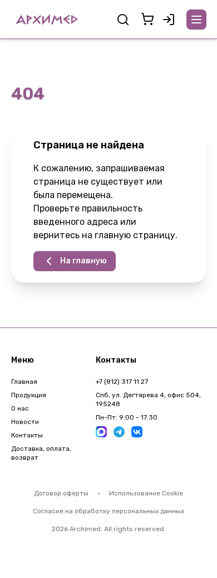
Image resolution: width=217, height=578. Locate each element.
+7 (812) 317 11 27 (122, 382)
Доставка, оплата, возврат (41, 453)
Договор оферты (61, 493)
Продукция (28, 395)
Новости (25, 422)
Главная (24, 382)
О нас (20, 408)
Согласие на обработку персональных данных (108, 511)
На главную (83, 261)
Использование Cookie (146, 493)
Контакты (27, 435)
